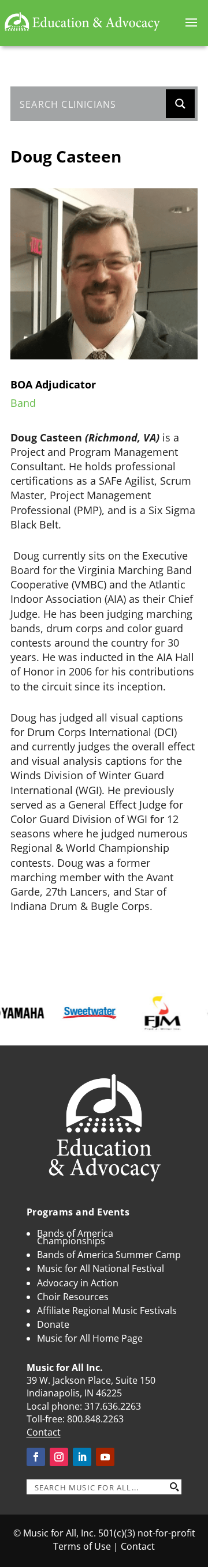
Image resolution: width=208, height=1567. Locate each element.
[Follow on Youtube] (105, 1457)
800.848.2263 (95, 1419)
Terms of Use (82, 1546)
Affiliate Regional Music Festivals (107, 1310)
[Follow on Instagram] (59, 1457)
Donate (53, 1324)
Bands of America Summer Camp (109, 1254)
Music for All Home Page (90, 1338)
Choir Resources (73, 1296)
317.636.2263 (112, 1406)
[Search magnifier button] (180, 103)
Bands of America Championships (75, 1237)
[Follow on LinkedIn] (82, 1457)
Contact (44, 1432)
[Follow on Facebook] (36, 1457)
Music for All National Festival (100, 1268)
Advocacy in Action (77, 1283)
